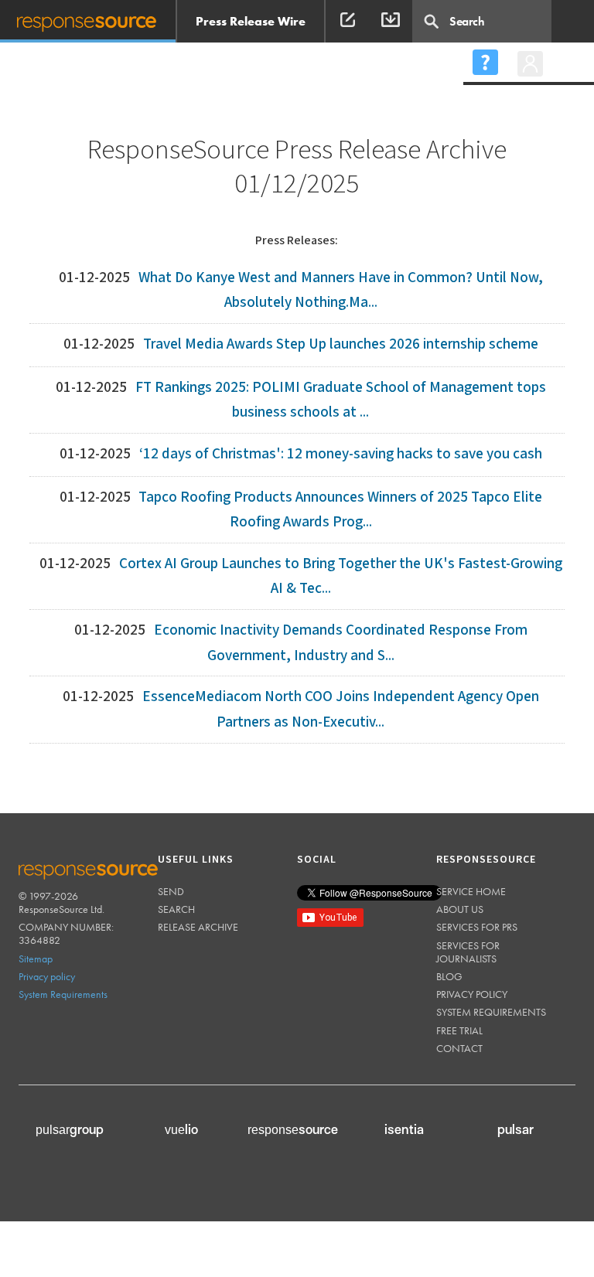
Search (176, 909)
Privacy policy (47, 976)
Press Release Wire (251, 21)
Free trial (459, 1030)
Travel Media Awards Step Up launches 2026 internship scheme (340, 344)
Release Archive (198, 927)
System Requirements (63, 994)
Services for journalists (468, 951)
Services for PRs (476, 927)
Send (171, 891)
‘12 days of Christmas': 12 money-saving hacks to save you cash (340, 454)
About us (459, 909)
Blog (449, 976)
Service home (471, 891)
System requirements (491, 1012)
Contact (459, 1048)
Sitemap (36, 958)
